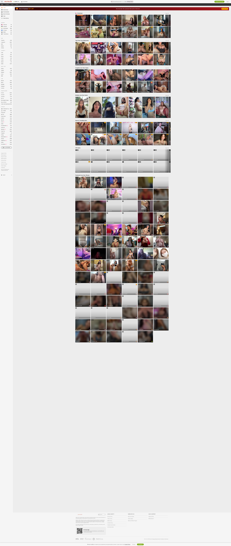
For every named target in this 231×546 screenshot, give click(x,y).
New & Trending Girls (81, 120)
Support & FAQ (3, 153)
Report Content (3, 156)
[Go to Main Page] (8, 1)
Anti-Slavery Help (110, 527)
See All (167, 13)
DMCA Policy (109, 520)
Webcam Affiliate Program (132, 520)
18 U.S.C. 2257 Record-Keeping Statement (5, 170)
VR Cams (77, 148)
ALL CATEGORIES (7, 147)
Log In (227, 1)
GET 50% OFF (224, 8)
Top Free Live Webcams (82, 40)
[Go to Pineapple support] (94, 539)
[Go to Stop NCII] (99, 539)
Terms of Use (3, 162)
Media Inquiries (3, 158)
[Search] (125, 1)
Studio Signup (3, 165)
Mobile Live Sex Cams (81, 95)
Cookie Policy (127, 544)
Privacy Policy (3, 160)
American (79, 13)
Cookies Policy (110, 522)
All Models (3, 167)
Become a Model (131, 516)
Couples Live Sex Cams (81, 68)
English (101, 514)
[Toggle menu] (2, 1)
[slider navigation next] (168, 26)
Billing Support (151, 518)
